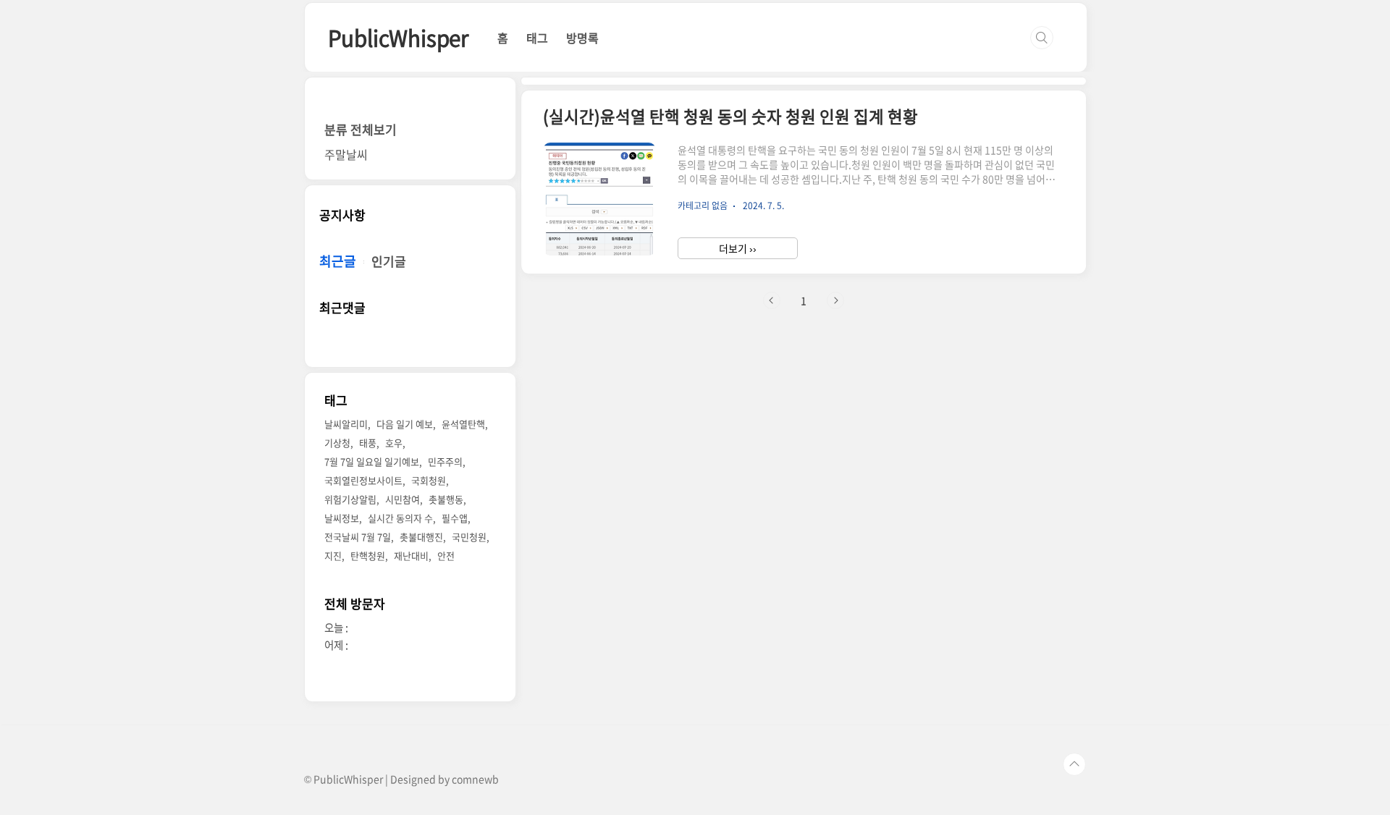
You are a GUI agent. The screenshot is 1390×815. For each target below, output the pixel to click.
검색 (1042, 37)
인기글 (388, 261)
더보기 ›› (738, 248)
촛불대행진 (421, 537)
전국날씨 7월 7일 (357, 537)
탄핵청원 (367, 555)
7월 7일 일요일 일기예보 (371, 461)
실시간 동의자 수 (400, 518)
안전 (446, 555)
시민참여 (402, 499)
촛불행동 (446, 499)
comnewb (475, 779)
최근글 (337, 261)
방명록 (582, 37)
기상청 (337, 442)
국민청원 (469, 537)
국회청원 (428, 480)
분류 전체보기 (360, 129)
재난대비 (411, 555)
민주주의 (445, 461)
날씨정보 (341, 518)
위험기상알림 (350, 499)
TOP (1074, 764)
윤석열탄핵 (463, 424)
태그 (537, 37)
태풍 (367, 442)
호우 (394, 442)
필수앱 (455, 518)
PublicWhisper (398, 37)
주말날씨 (346, 154)
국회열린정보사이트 (363, 480)
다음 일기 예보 (404, 424)
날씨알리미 (346, 424)
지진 (333, 555)
